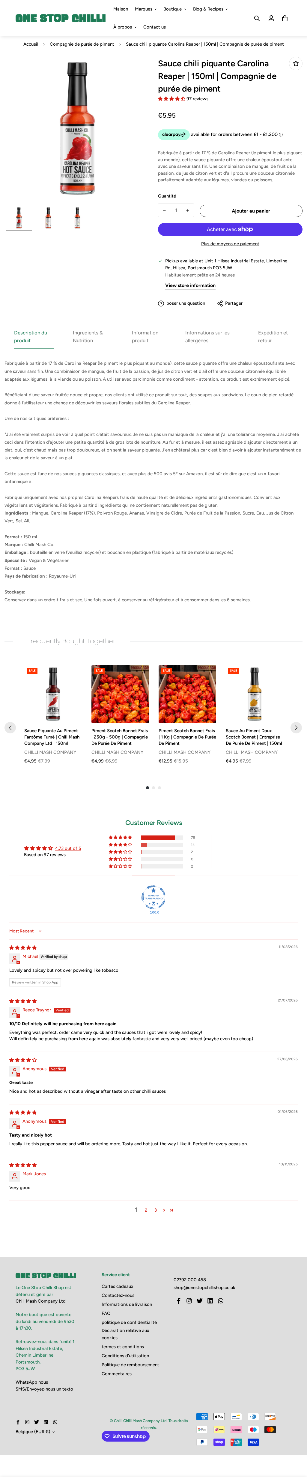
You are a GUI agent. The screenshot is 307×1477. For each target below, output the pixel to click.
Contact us (154, 27)
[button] (172, 98)
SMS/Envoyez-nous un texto (44, 1389)
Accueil (30, 44)
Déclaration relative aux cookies (125, 1334)
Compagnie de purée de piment (82, 44)
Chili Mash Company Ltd (41, 1301)
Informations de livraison (127, 1304)
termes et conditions (123, 1346)
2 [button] (146, 1210)
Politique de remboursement (130, 1364)
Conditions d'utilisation (125, 1355)
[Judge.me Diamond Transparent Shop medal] (153, 897)
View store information (190, 285)
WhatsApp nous (32, 1382)
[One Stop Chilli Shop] (61, 18)
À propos (122, 27)
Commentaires (117, 1373)
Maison (120, 9)
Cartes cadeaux (117, 1286)
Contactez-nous (118, 1295)
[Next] (296, 727)
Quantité (167, 196)
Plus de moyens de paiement (230, 243)
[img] (23, 947)
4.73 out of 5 (68, 848)
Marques (143, 9)
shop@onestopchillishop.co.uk (204, 1287)
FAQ (106, 1313)
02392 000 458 (190, 1279)
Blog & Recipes (208, 9)
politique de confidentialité (129, 1322)
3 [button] (155, 1210)
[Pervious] (10, 727)
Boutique (172, 9)
